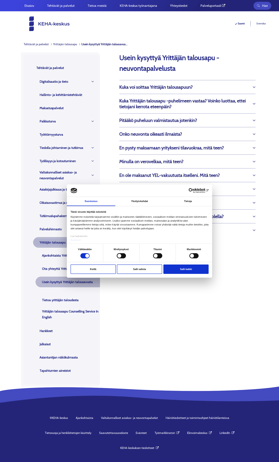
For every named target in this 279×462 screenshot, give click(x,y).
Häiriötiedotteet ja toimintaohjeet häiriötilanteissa (197, 418)
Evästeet (76, 240)
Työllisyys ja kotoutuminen (58, 161)
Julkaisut (45, 344)
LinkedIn (227, 433)
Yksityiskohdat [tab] (139, 201)
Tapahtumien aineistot (55, 371)
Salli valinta (139, 269)
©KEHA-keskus (59, 418)
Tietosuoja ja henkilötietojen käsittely (68, 433)
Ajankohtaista (84, 418)
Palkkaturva (48, 121)
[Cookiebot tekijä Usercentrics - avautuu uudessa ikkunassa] (194, 190)
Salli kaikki (186, 269)
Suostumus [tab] (91, 201)
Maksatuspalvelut (52, 108)
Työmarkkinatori (167, 433)
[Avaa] (93, 81)
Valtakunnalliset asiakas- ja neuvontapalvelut (58, 175)
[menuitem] (29, 5)
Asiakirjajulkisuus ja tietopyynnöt (61, 189)
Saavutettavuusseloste (113, 433)
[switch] (121, 255)
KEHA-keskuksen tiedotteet (139, 448)
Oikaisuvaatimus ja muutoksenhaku (64, 203)
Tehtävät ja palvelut (50, 68)
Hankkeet (46, 331)
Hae (265, 6)
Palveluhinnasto (51, 229)
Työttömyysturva (51, 134)
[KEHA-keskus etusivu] (43, 23)
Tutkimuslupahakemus (55, 216)
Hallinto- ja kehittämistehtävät (61, 95)
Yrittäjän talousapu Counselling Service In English (70, 314)
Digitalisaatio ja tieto (54, 81)
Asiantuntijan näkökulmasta (59, 357)
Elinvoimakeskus (199, 433)
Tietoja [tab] (188, 201)
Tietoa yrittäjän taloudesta (60, 300)
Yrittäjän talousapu (53, 242)
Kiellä (93, 269)
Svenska (261, 23)
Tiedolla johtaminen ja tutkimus (61, 148)
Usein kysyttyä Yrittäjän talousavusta (67, 282)
